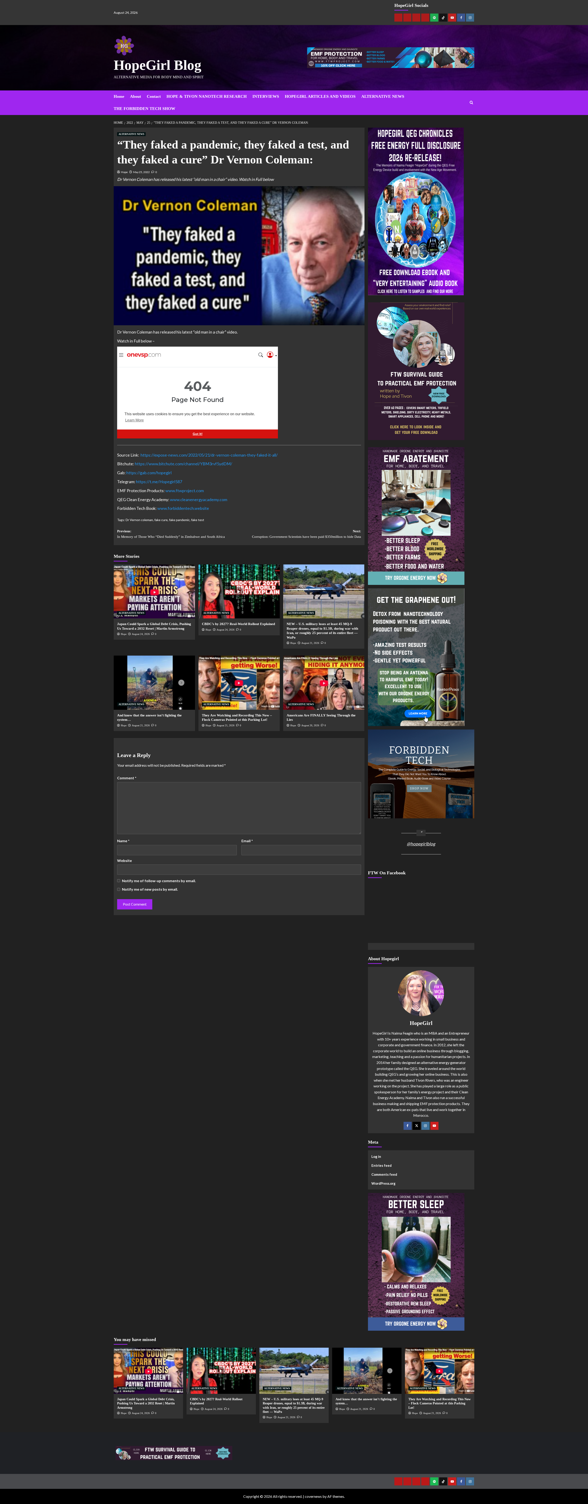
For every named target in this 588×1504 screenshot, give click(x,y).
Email (247, 841)
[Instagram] (470, 18)
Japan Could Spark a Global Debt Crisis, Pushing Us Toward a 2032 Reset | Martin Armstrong (146, 1403)
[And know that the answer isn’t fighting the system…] (154, 683)
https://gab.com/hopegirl (149, 472)
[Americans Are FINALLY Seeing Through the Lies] (324, 683)
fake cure (161, 520)
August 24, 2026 (141, 634)
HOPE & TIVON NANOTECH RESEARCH (207, 96)
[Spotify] (434, 18)
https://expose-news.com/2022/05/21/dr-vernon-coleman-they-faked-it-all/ (209, 454)
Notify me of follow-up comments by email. (159, 880)
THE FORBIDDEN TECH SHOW (144, 108)
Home (119, 96)
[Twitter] (417, 1126)
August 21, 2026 (310, 643)
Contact (154, 96)
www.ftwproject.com (184, 490)
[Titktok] (443, 18)
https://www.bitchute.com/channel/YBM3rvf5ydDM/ (183, 463)
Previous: (171, 534)
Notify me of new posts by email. (150, 889)
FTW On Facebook (387, 872)
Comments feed (384, 1174)
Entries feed (381, 1165)
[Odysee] (416, 18)
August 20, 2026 (310, 725)
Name (123, 841)
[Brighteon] (425, 18)
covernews (313, 1496)
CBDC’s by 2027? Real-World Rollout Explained (238, 624)
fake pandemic (179, 520)
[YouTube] (434, 1126)
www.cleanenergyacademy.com (198, 499)
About (135, 96)
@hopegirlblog (421, 843)
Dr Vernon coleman (139, 520)
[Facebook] (461, 18)
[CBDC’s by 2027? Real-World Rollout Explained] (239, 591)
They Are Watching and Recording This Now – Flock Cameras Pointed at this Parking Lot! (439, 1403)
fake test (197, 520)
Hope (124, 172)
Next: (306, 534)
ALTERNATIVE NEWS (382, 96)
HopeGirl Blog (157, 65)
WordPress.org (383, 1183)
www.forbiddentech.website (183, 508)
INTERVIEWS (265, 96)
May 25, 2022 (141, 172)
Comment (126, 778)
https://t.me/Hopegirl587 (159, 481)
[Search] (471, 102)
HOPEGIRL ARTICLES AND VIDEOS (320, 96)
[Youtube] (452, 18)
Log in (376, 1156)
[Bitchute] (407, 18)
